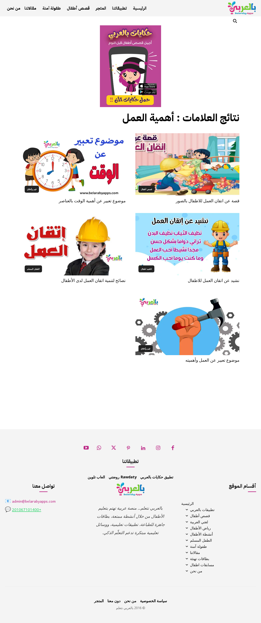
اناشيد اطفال (146, 268)
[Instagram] (158, 449)
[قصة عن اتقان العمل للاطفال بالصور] (187, 164)
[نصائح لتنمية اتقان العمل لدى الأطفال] (74, 244)
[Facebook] (172, 449)
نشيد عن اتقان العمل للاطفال (213, 280)
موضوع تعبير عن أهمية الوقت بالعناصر (92, 200)
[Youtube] (86, 449)
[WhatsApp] (99, 449)
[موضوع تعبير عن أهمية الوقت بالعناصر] (74, 164)
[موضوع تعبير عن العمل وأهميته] (187, 324)
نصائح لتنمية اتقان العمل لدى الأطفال (93, 280)
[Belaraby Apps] (242, 8)
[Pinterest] (128, 449)
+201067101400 (26, 510)
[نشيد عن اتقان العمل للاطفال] (187, 244)
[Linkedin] (143, 449)
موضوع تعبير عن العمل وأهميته (212, 360)
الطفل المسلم (33, 268)
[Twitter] (113, 449)
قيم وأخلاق (31, 189)
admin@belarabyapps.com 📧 (30, 502)
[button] (234, 20)
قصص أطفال (146, 189)
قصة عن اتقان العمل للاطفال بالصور (207, 200)
